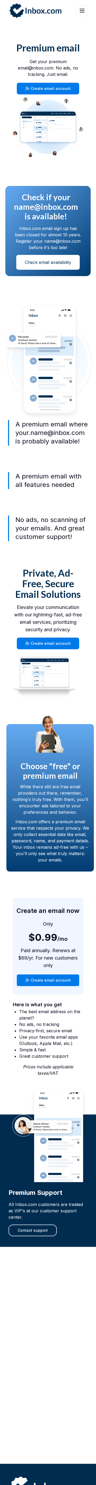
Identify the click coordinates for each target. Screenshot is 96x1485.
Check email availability (48, 262)
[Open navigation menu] (82, 10)
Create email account (51, 88)
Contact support (33, 1230)
